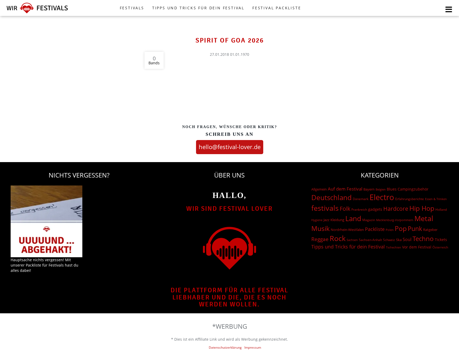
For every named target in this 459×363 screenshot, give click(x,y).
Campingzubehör (413, 189)
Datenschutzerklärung (225, 347)
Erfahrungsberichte (409, 199)
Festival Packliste (276, 7)
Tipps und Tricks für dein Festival (198, 7)
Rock (338, 238)
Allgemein (319, 189)
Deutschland (331, 197)
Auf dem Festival (345, 188)
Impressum (252, 347)
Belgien (381, 189)
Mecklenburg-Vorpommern (394, 220)
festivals (325, 208)
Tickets (441, 239)
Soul (407, 239)
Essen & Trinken (436, 199)
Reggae (320, 239)
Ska (399, 239)
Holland (441, 209)
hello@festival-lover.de (230, 147)
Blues (392, 189)
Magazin (368, 220)
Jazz (326, 219)
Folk (345, 208)
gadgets (375, 209)
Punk (415, 229)
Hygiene (316, 220)
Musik (320, 228)
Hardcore (395, 208)
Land (353, 218)
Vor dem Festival (416, 247)
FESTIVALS (132, 7)
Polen (390, 230)
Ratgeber (430, 229)
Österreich (440, 247)
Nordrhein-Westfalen (347, 229)
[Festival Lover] (37, 13)
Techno (423, 238)
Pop (401, 228)
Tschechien (393, 247)
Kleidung (337, 219)
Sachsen (352, 240)
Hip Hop (421, 208)
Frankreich (359, 209)
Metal (423, 218)
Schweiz (389, 240)
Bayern (369, 189)
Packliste (375, 229)
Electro (381, 197)
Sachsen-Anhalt (370, 240)
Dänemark (360, 199)
